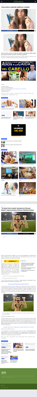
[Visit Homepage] (18, 1)
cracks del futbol (12, 336)
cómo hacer (11, 93)
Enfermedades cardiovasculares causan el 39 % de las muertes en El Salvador (18, 350)
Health (3, 193)
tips (16, 94)
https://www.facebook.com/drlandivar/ (19, 88)
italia (33, 336)
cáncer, (31, 256)
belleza (4, 93)
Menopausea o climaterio (24, 177)
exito (17, 336)
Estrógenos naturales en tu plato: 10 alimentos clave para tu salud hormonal (14, 361)
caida (8, 93)
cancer (4, 336)
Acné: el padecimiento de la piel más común (28, 66)
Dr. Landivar (25, 93)
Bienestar (21, 193)
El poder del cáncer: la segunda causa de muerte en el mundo (18, 327)
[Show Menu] (1, 1)
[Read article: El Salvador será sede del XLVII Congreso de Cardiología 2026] (27, 157)
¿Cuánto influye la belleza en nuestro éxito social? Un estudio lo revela (6, 118)
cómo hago (16, 93)
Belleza (5, 4)
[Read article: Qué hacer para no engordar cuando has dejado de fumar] (3, 145)
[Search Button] (35, 1)
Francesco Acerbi (21, 336)
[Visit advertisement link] (18, 130)
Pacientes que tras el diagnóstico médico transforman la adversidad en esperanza (4, 362)
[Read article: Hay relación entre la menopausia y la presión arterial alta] (9, 188)
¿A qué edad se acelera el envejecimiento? (27, 64)
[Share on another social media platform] (35, 30)
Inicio (2, 4)
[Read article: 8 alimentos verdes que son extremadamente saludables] (3, 142)
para (32, 93)
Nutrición (3, 347)
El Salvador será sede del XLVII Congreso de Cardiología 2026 (26, 164)
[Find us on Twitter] (2, 385)
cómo (7, 336)
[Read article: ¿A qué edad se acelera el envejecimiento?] (9, 104)
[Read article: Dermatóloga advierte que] (18, 113)
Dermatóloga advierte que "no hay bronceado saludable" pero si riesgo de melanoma (18, 118)
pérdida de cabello (5, 94)
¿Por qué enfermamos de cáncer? (18, 284)
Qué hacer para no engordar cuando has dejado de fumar (13, 144)
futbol (26, 336)
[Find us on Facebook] (1, 385)
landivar (29, 93)
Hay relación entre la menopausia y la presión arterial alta (8, 195)
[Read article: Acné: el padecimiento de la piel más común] (27, 104)
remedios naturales (12, 94)
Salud (3, 162)
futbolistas (30, 336)
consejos (20, 93)
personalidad (4, 338)
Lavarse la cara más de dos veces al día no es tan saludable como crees (30, 118)
